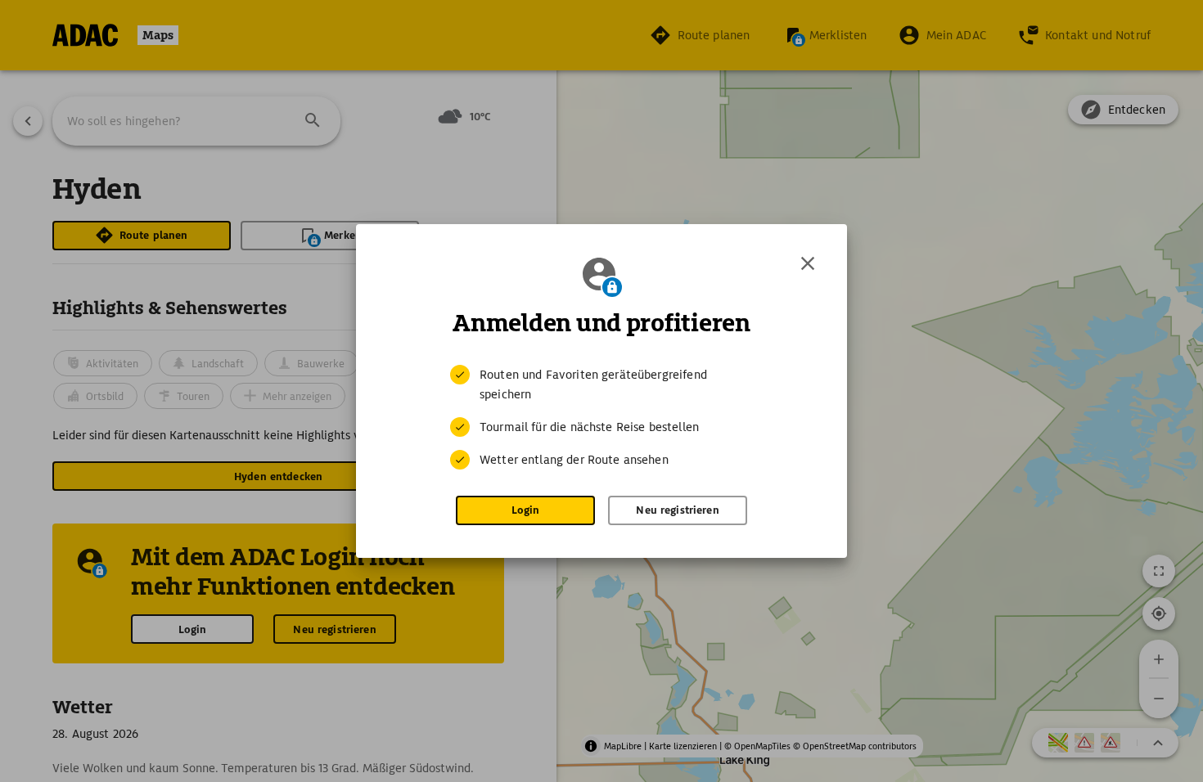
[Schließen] (807, 263)
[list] (601, 417)
